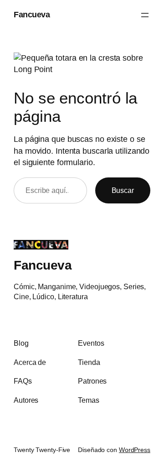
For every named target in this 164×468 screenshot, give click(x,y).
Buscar (123, 190)
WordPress (134, 449)
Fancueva (32, 14)
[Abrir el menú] (144, 15)
